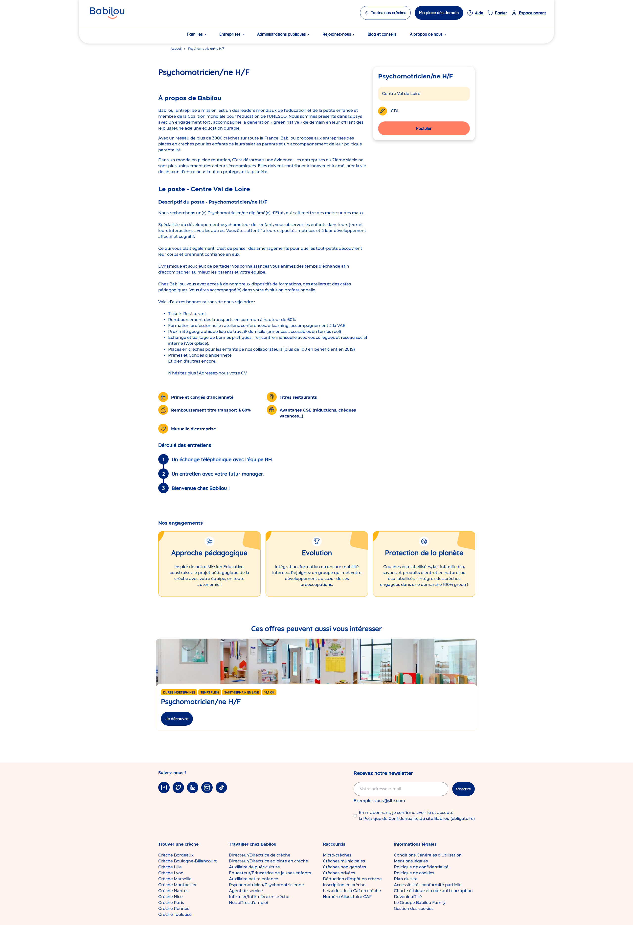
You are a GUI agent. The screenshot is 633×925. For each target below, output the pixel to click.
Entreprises (230, 34)
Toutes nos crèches (388, 12)
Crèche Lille (170, 867)
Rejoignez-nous (336, 34)
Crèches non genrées (344, 867)
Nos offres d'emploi (248, 902)
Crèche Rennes (173, 908)
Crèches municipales (344, 861)
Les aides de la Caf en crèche (352, 890)
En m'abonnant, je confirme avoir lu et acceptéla (417, 815)
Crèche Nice (170, 896)
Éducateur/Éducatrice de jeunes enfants (270, 873)
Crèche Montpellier (177, 884)
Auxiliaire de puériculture (254, 867)
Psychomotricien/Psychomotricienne (266, 884)
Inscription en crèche (344, 884)
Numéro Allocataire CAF (347, 896)
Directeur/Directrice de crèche (259, 855)
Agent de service (246, 890)
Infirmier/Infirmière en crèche (259, 896)
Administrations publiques (281, 34)
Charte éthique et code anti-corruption (433, 890)
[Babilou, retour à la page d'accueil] (107, 13)
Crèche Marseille (175, 879)
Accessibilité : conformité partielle (428, 884)
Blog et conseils (382, 34)
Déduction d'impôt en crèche (352, 879)
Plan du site (406, 879)
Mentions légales (411, 861)
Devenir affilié (408, 896)
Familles (195, 34)
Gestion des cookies (413, 908)
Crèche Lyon (170, 873)
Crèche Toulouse (175, 914)
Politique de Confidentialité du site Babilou (406, 818)
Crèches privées (339, 873)
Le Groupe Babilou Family (420, 902)
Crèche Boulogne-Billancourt (187, 861)
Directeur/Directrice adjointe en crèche (268, 861)
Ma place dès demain (439, 12)
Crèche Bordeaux (176, 855)
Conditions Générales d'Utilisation (428, 855)
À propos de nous (426, 34)
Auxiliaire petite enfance (253, 879)
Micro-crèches (337, 855)
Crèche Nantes (173, 890)
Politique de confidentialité (421, 867)
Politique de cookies (414, 873)
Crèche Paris (171, 902)
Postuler (424, 128)
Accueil (176, 48)
